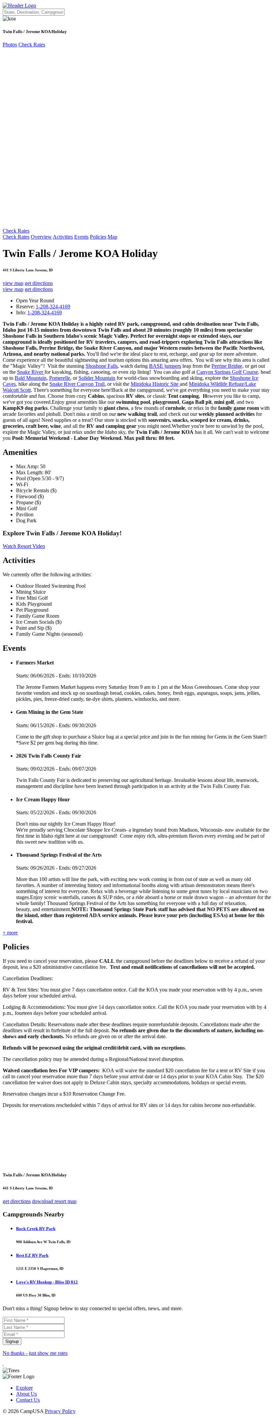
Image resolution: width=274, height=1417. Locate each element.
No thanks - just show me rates (35, 1353)
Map (112, 237)
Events (81, 237)
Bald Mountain (30, 378)
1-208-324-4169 (53, 306)
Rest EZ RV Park (32, 1255)
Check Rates (31, 44)
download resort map (54, 1201)
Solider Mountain (97, 378)
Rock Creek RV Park (35, 1228)
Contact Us (28, 1400)
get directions (39, 283)
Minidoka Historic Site (155, 384)
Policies (98, 237)
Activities (63, 237)
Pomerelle (59, 378)
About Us (26, 1394)
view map (13, 283)
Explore (24, 1388)
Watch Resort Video (24, 546)
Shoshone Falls (102, 366)
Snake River (30, 372)
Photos (10, 44)
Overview (41, 237)
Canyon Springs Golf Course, (227, 372)
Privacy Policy (60, 1411)
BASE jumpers (165, 366)
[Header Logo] (19, 5)
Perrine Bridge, (228, 366)
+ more (10, 932)
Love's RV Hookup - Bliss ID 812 (47, 1282)
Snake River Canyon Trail (77, 384)
